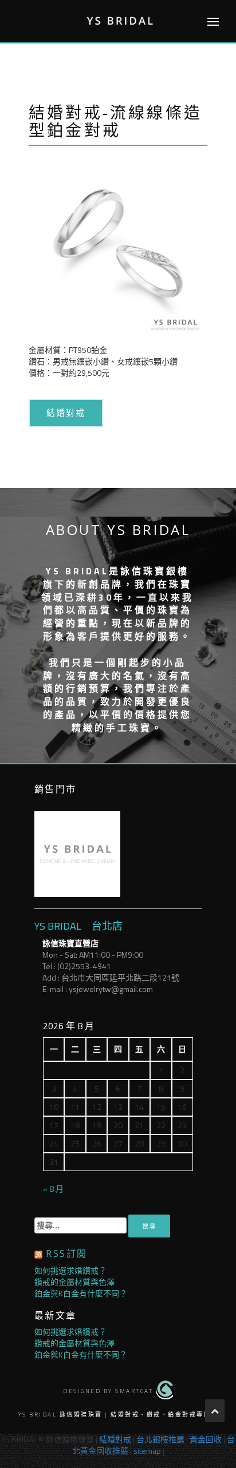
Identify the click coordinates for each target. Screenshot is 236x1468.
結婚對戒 (66, 412)
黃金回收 (206, 1439)
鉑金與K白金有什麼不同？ (80, 1293)
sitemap (147, 1451)
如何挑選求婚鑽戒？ (70, 1270)
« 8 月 (53, 1189)
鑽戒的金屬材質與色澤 (74, 1282)
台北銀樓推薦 (160, 1439)
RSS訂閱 (66, 1253)
